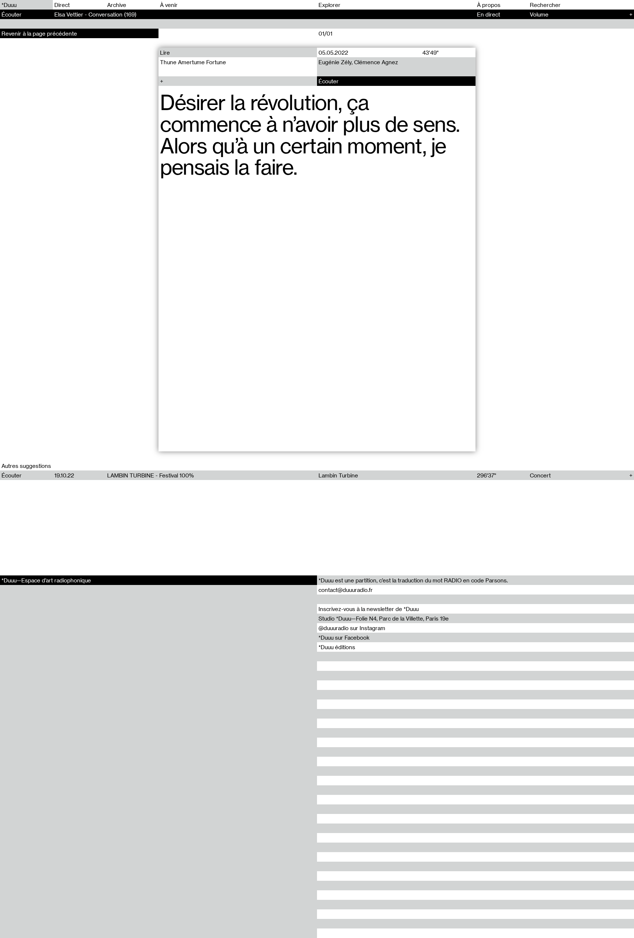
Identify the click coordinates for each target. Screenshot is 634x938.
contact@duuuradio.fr (345, 589)
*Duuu (9, 4)
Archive (116, 4)
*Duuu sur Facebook (343, 637)
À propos (488, 4)
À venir (169, 4)
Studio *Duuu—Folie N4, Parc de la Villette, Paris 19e (383, 618)
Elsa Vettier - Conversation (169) (95, 14)
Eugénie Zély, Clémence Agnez (358, 62)
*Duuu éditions (336, 647)
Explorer (329, 4)
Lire (165, 52)
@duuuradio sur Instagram (351, 628)
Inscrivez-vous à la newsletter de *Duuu (368, 609)
